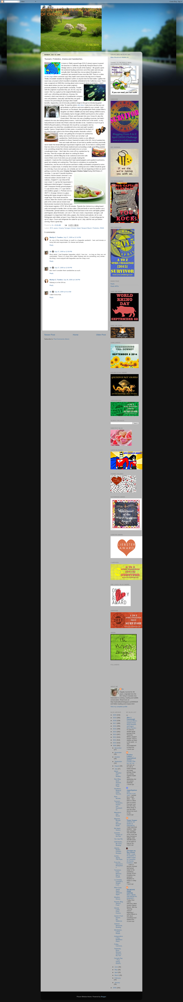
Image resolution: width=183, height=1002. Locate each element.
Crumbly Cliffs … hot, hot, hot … (132, 762)
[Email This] (69, 225)
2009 (115, 745)
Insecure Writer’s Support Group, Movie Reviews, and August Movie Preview (132, 724)
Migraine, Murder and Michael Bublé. (117, 822)
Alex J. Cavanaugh (131, 718)
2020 (115, 715)
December (118, 748)
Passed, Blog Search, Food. (118, 903)
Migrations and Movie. (117, 814)
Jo (50, 251)
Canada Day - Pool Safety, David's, (118, 960)
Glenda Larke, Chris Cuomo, (117, 910)
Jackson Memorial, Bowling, (118, 925)
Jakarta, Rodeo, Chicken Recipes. (118, 850)
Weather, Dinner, (117, 898)
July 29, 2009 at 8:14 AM (63, 292)
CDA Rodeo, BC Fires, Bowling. (118, 843)
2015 (115, 729)
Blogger (103, 996)
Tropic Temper (132, 820)
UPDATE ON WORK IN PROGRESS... (131, 823)
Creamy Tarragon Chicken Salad (70, 228)
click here (80, 105)
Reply (51, 245)
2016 (115, 726)
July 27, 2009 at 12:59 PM (63, 251)
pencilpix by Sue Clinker (131, 851)
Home (75, 335)
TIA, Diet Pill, (118, 839)
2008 (115, 988)
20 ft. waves (54, 228)
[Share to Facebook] (75, 225)
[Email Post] (65, 225)
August (117, 766)
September (118, 761)
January (117, 982)
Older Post (101, 335)
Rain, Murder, (117, 797)
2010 (115, 743)
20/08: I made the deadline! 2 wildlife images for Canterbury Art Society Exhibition (131, 858)
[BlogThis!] (71, 225)
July (116, 769)
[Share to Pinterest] (77, 225)
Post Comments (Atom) (61, 339)
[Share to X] (73, 225)
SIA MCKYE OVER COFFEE (131, 891)
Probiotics (96, 228)
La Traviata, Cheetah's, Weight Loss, (118, 882)
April (116, 972)
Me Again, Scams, (117, 829)
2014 (115, 731)
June (116, 967)
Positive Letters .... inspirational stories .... (131, 757)
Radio (112, 284)
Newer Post (49, 335)
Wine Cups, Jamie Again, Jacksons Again (118, 891)
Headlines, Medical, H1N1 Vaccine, (117, 791)
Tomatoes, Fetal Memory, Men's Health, (118, 873)
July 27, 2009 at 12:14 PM (72, 237)
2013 (115, 734)
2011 (114, 740)
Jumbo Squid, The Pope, (118, 857)
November (118, 752)
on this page (48, 76)
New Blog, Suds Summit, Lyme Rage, (117, 782)
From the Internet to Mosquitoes (118, 864)
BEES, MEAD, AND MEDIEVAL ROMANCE (132, 896)
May (116, 969)
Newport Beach (86, 228)
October (117, 757)
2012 (115, 737)
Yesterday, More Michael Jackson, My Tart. (118, 952)
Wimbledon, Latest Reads (118, 931)
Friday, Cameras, (118, 945)
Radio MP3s (115, 286)
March (117, 975)
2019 (115, 718)
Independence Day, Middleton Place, (118, 938)
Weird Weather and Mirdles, (117, 773)
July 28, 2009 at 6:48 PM (71, 280)
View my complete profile (119, 706)
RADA (102, 228)
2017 (115, 723)
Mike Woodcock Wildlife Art (120, 57)
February (118, 978)
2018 (115, 720)
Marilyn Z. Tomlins (56, 237)
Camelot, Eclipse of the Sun (118, 834)
